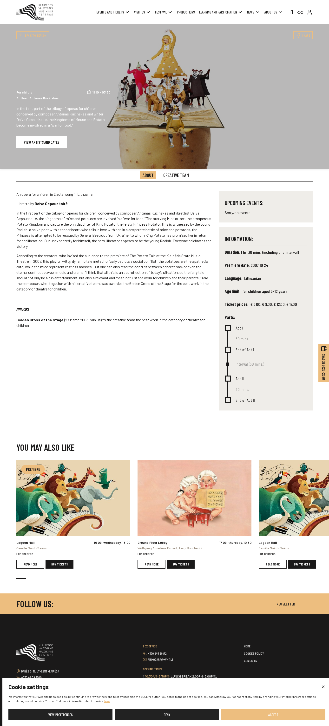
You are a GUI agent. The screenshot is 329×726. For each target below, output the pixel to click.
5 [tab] (61, 578)
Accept (273, 715)
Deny (167, 715)
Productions (186, 12)
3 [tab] (41, 578)
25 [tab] (258, 578)
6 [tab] (71, 578)
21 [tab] (219, 578)
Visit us (139, 12)
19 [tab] (199, 578)
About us (270, 12)
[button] (323, 687)
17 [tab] (179, 578)
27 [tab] (278, 578)
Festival (161, 12)
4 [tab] (51, 578)
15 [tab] (159, 578)
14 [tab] (150, 578)
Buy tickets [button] (59, 564)
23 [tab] (238, 578)
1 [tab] (21, 578)
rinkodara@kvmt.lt (160, 659)
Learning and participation (218, 12)
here (107, 701)
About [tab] (148, 175)
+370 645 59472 (157, 653)
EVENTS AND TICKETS (110, 12)
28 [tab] (288, 578)
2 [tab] (31, 578)
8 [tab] (90, 578)
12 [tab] (130, 578)
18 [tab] (189, 578)
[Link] (300, 13)
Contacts (250, 661)
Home (247, 646)
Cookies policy (254, 653)
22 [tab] (229, 578)
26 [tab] (268, 578)
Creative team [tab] (176, 175)
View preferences (60, 715)
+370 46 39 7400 (31, 677)
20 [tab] (209, 578)
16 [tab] (169, 578)
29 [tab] (298, 578)
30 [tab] (308, 578)
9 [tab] (100, 578)
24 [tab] (248, 578)
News (250, 12)
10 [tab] (110, 578)
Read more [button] (30, 564)
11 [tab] (120, 578)
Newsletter (285, 604)
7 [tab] (81, 578)
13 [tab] (140, 578)
